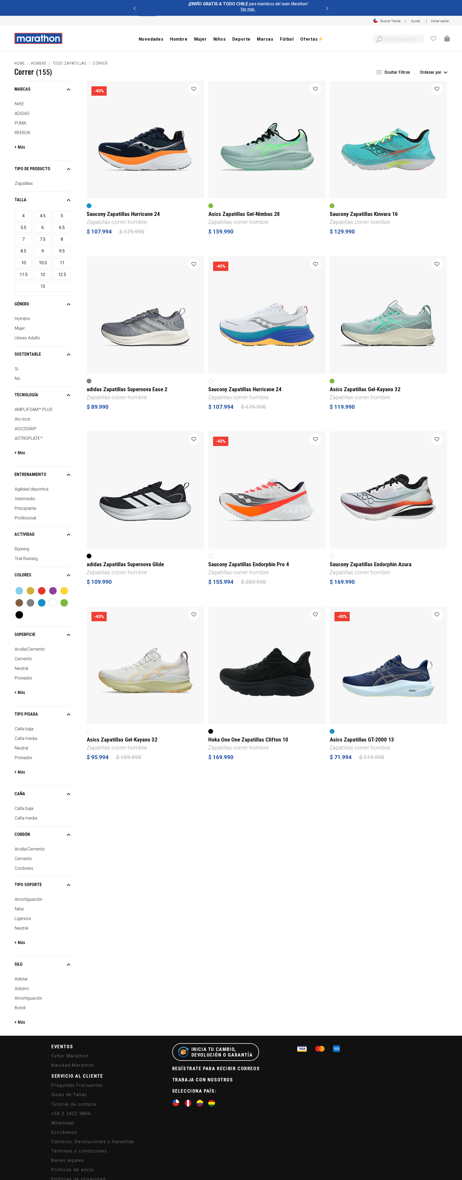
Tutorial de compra (73, 1104)
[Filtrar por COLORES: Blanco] (52, 602)
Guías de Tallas (69, 1094)
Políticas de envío (72, 1169)
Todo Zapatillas (70, 63)
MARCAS (22, 89)
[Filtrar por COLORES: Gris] (30, 603)
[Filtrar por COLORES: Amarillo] (64, 591)
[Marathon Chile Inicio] (38, 38)
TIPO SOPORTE (28, 884)
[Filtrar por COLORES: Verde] (64, 603)
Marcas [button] (265, 39)
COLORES (22, 574)
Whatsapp (62, 1122)
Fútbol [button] (287, 39)
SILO (18, 964)
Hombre (39, 63)
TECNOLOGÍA (26, 394)
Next (327, 8)
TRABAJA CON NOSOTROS (202, 1079)
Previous (134, 8)
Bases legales (67, 1160)
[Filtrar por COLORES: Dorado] (30, 591)
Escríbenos (64, 1132)
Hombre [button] (179, 39)
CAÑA (19, 793)
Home (19, 63)
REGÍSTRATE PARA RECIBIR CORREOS (216, 1068)
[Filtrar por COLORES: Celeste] (19, 591)
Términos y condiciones (79, 1151)
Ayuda (415, 20)
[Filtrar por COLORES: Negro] (19, 615)
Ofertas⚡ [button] (311, 39)
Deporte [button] (241, 39)
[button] (440, 21)
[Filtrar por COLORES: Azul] (42, 603)
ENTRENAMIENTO (30, 474)
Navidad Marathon (72, 1065)
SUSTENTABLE (27, 354)
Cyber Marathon (69, 1055)
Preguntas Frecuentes (77, 1085)
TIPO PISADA (26, 714)
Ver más (230, 9)
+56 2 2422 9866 (71, 1113)
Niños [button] (219, 39)
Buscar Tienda (390, 21)
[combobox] (398, 39)
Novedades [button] (151, 39)
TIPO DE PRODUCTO (32, 168)
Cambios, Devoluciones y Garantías (92, 1141)
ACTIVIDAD (24, 534)
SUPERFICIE (24, 634)
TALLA (20, 199)
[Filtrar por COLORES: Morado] (53, 591)
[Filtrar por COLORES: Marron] (19, 603)
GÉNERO (21, 303)
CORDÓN (22, 834)
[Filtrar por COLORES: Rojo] (42, 591)
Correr (100, 63)
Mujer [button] (200, 39)
